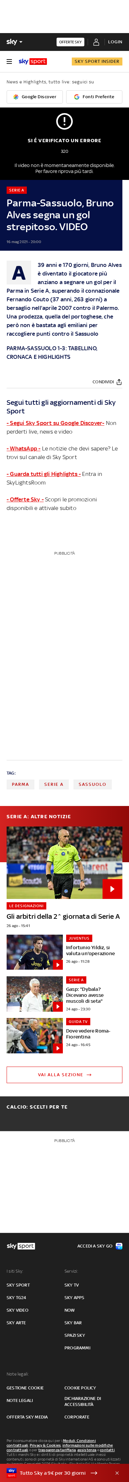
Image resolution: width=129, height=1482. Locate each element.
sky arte (16, 1322)
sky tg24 (16, 1297)
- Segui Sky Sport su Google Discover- (55, 423)
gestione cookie (25, 1387)
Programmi (77, 1347)
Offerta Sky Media (27, 1417)
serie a (54, 784)
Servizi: (71, 1271)
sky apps (74, 1297)
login (115, 41)
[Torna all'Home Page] (33, 61)
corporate (76, 1417)
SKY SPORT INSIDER (97, 61)
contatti (107, 1450)
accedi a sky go (94, 1246)
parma (20, 784)
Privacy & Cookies (45, 1445)
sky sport (18, 1285)
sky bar (73, 1322)
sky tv (71, 1285)
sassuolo (93, 784)
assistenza (87, 1450)
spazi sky (74, 1335)
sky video (17, 1310)
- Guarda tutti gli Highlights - (44, 474)
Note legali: (18, 1374)
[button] (54, 1473)
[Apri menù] (9, 61)
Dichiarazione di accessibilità (82, 1401)
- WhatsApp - (23, 448)
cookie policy (80, 1387)
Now (69, 1310)
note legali (20, 1400)
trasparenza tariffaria (57, 1450)
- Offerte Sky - (25, 499)
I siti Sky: (15, 1271)
